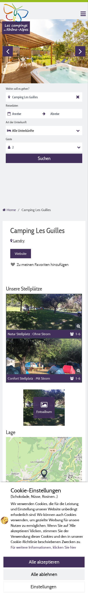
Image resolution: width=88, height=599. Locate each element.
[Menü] (82, 14)
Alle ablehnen (44, 574)
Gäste (9, 139)
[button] (44, 474)
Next (80, 51)
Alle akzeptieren (44, 562)
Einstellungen (44, 586)
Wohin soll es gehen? (17, 89)
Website (20, 253)
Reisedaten (12, 105)
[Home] (16, 11)
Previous (8, 51)
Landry (18, 240)
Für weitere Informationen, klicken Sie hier (43, 547)
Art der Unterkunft (16, 122)
